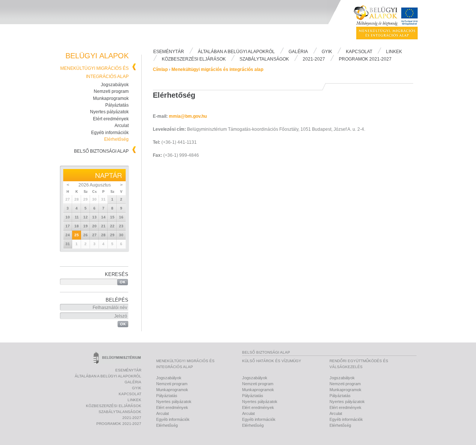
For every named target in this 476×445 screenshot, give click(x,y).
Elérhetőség (116, 139)
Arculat (122, 125)
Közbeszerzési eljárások (194, 59)
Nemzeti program (111, 91)
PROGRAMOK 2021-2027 (365, 59)
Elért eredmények (111, 118)
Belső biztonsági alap (101, 151)
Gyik (327, 51)
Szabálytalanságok (264, 59)
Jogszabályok (115, 84)
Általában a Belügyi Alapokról (236, 51)
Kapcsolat (359, 51)
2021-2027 (314, 59)
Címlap (160, 69)
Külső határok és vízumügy (271, 361)
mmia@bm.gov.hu (188, 116)
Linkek (394, 51)
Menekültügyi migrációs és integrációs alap (217, 69)
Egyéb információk (110, 132)
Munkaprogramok (111, 98)
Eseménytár (168, 51)
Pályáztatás (117, 105)
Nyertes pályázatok (109, 111)
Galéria (298, 51)
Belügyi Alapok (390, 22)
